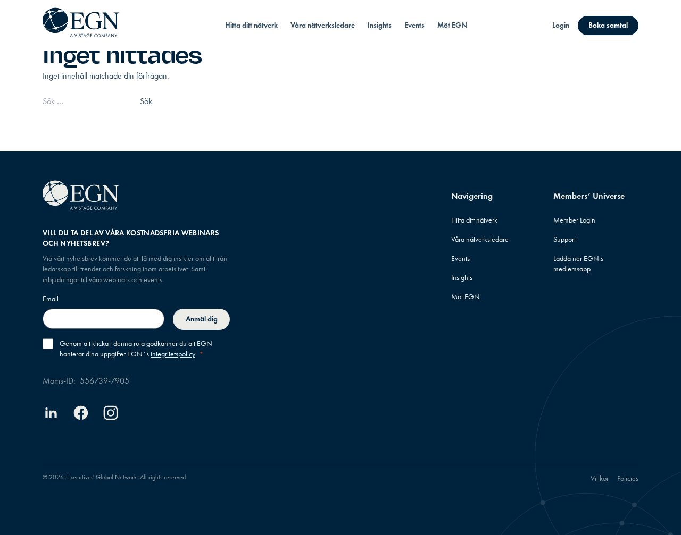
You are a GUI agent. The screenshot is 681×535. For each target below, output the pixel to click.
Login (560, 25)
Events (414, 25)
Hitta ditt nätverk (251, 25)
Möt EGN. (466, 296)
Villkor (600, 478)
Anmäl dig (202, 319)
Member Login (574, 220)
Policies (627, 478)
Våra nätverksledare (322, 25)
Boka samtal (608, 25)
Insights (380, 25)
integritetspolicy (173, 354)
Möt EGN (452, 25)
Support (564, 239)
